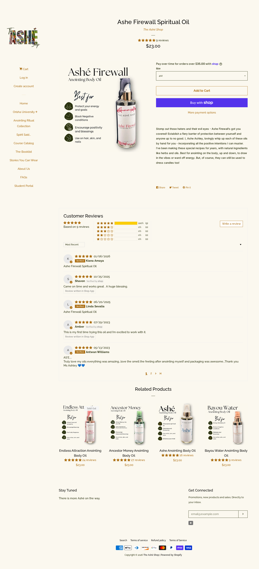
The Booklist (24, 151)
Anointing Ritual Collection (23, 123)
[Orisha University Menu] (36, 112)
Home (24, 103)
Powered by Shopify (171, 555)
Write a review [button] (231, 223)
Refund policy (158, 540)
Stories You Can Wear (24, 160)
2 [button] (151, 373)
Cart (25, 69)
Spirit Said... (23, 134)
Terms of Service (178, 540)
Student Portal (23, 186)
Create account (24, 86)
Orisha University (24, 112)
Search (123, 540)
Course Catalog (24, 143)
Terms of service (139, 540)
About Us (24, 169)
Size (158, 68)
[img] (84, 256)
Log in (24, 77)
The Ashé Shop (153, 29)
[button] (147, 40)
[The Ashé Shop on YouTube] (190, 524)
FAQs (23, 177)
